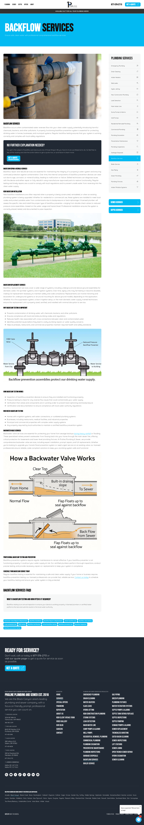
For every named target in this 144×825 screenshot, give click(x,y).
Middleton (19, 798)
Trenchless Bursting (120, 732)
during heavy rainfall (82, 433)
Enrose (68, 795)
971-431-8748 (9, 734)
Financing (60, 706)
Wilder (42, 801)
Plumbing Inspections (118, 147)
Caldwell (45, 795)
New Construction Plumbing (120, 95)
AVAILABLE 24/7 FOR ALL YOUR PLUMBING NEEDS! (72, 11)
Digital (17, 814)
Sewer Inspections (119, 740)
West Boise (35, 801)
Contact (59, 732)
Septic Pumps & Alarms (121, 709)
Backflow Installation (36, 620)
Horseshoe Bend (115, 795)
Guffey (82, 795)
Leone (7, 798)
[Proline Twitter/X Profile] (15, 774)
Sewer (14, 4)
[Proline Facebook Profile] (28, 774)
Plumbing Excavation (117, 135)
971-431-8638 (9, 746)
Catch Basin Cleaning (120, 736)
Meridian (12, 798)
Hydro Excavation (119, 755)
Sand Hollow (111, 798)
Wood (47, 801)
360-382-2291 (9, 722)
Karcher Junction (126, 795)
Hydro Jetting (115, 89)
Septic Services (117, 210)
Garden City (75, 795)
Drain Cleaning (115, 71)
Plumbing (7, 4)
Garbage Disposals (117, 153)
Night (10, 814)
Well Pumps (115, 118)
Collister (57, 795)
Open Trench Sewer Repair (122, 752)
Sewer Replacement (120, 729)
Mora (24, 798)
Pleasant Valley (70, 798)
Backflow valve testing (85, 620)
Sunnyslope (134, 798)
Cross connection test (10, 624)
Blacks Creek (24, 795)
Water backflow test (70, 620)
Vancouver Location (11, 714)
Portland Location (11, 726)
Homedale (106, 795)
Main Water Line (116, 106)
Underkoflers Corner (25, 801)
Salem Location (10, 738)
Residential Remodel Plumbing (120, 124)
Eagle (63, 795)
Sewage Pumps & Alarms (121, 725)
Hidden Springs (89, 795)
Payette (61, 798)
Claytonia (51, 795)
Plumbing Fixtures (117, 181)
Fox (14, 814)
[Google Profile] (6, 774)
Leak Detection (116, 100)
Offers (26, 4)
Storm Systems (89, 717)
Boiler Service (115, 164)
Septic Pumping (118, 721)
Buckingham (37, 795)
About (32, 4)
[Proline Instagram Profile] (24, 774)
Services (59, 698)
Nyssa (50, 798)
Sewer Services (117, 202)
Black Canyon (15, 795)
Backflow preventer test (66, 624)
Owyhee (55, 798)
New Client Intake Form (65, 717)
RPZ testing (22, 624)
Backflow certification (34, 624)
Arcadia (7, 795)
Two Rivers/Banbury (11, 801)
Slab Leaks (114, 83)
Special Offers (62, 702)
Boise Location (10, 750)
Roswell (103, 798)
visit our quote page (16, 658)
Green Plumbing (116, 176)
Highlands (98, 795)
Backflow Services (117, 158)
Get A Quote (13, 158)
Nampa (29, 798)
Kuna (134, 795)
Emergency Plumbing (118, 66)
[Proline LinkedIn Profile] (33, 774)
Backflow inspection (80, 624)
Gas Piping (114, 170)
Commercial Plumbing (118, 129)
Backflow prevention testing (12, 628)
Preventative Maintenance (119, 141)
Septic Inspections (119, 717)
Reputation (60, 709)
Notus (45, 798)
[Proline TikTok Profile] (20, 774)
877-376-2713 (116, 4)
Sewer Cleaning (118, 759)
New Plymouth (37, 798)
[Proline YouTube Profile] (11, 774)
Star (128, 798)
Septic (20, 4)
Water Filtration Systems (119, 187)
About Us (59, 713)
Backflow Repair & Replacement (53, 620)
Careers (59, 729)
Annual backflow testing (49, 624)
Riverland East (80, 798)
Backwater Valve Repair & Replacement (15, 620)
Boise (31, 795)
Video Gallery (61, 721)
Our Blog (59, 725)
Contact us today (81, 577)
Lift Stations (117, 744)
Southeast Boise (121, 798)
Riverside (88, 798)
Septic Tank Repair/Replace (123, 713)
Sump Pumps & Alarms (118, 112)
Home (58, 694)
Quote (131, 4)
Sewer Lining (117, 748)
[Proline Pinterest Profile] (37, 774)
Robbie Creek (96, 798)
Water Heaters (115, 77)
